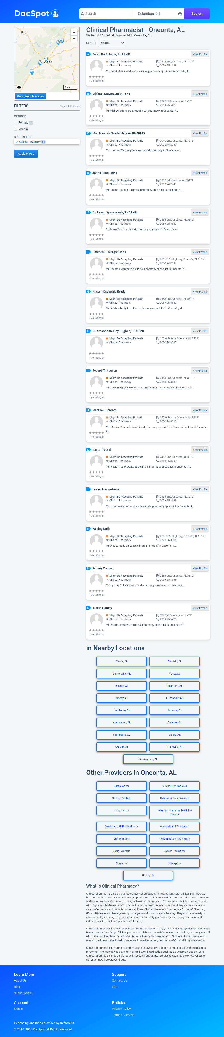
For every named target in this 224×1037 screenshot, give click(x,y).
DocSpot (32, 13)
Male (23, 129)
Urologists (148, 875)
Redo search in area (30, 96)
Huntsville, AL (175, 747)
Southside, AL (122, 710)
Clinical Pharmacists (174, 785)
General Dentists (121, 798)
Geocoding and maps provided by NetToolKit (44, 1023)
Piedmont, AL (174, 685)
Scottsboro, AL (121, 734)
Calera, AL (174, 734)
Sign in (18, 1008)
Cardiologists (122, 785)
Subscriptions (23, 993)
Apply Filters (26, 153)
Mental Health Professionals (121, 826)
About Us (20, 980)
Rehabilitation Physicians (175, 838)
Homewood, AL (122, 722)
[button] (112, 43)
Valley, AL (174, 673)
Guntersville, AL (122, 673)
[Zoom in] (74, 32)
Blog (17, 986)
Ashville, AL (121, 747)
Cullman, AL (175, 722)
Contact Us (119, 980)
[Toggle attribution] (19, 87)
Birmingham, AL (148, 759)
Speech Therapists (175, 851)
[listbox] (47, 141)
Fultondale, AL (174, 698)
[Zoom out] (74, 38)
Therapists (174, 863)
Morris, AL (122, 661)
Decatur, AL (121, 685)
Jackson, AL (175, 710)
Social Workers (121, 851)
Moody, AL (122, 698)
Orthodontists (122, 838)
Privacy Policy (121, 1008)
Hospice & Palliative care (174, 798)
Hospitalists (122, 810)
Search (197, 14)
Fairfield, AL (175, 661)
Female (25, 122)
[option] (49, 141)
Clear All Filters (70, 106)
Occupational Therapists (174, 826)
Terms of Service (123, 1015)
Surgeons (121, 863)
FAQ (115, 986)
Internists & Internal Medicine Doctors (175, 812)
